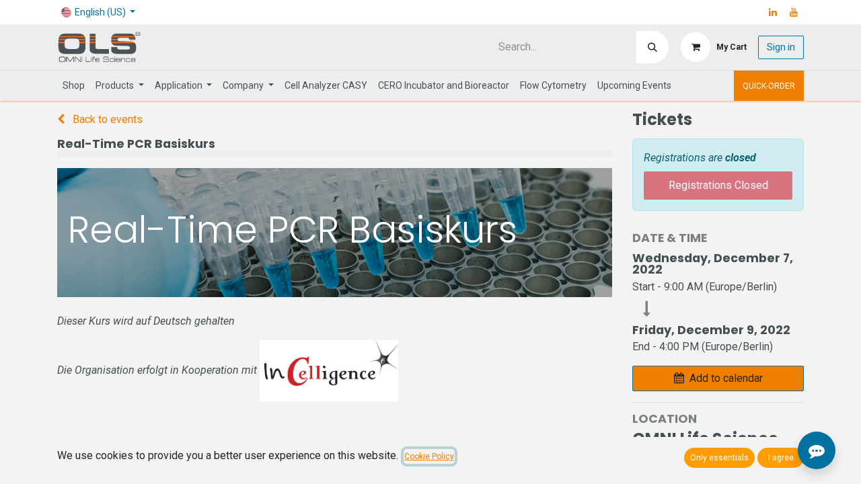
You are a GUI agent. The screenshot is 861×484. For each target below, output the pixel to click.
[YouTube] (793, 12)
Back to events (106, 119)
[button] (718, 378)
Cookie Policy (429, 456)
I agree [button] (781, 457)
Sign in (781, 47)
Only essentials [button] (719, 457)
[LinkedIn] (772, 12)
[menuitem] (73, 85)
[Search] (652, 47)
